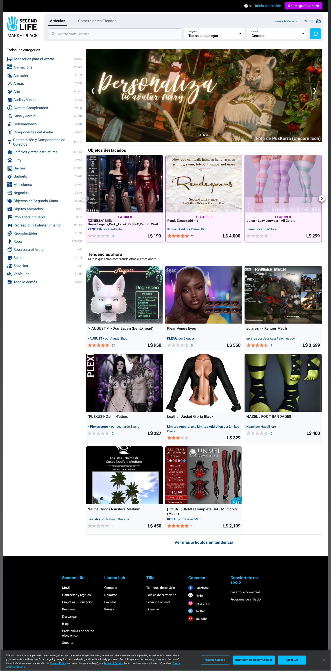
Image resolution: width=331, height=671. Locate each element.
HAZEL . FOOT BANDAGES (268, 416)
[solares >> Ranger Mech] (283, 295)
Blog (65, 623)
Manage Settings (215, 660)
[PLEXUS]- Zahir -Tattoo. (108, 416)
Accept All (292, 660)
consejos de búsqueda (285, 21)
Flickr (199, 596)
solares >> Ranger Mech (266, 328)
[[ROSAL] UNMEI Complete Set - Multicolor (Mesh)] (204, 475)
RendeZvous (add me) (183, 220)
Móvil (66, 587)
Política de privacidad (161, 595)
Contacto (110, 587)
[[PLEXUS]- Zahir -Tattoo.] (124, 383)
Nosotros (111, 595)
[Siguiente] (322, 198)
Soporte (67, 642)
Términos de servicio (160, 587)
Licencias (153, 609)
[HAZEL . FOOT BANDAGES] (283, 383)
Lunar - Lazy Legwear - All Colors (271, 220)
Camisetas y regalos (76, 595)
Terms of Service (113, 663)
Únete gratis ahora (303, 6)
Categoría (192, 31)
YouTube (201, 619)
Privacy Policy (58, 663)
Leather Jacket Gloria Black (190, 416)
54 (113, 345)
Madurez (255, 31)
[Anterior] (86, 198)
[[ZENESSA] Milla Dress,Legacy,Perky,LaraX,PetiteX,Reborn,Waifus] (124, 183)
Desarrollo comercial (245, 592)
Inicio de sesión (268, 6)
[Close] (324, 660)
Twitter (200, 611)
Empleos (110, 602)
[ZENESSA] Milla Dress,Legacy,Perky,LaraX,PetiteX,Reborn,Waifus (124, 224)
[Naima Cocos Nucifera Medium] (124, 475)
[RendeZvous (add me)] (204, 183)
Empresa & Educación (77, 602)
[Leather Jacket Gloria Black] (204, 383)
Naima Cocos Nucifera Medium (114, 509)
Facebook (202, 588)
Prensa (109, 609)
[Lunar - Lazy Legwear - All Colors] (283, 183)
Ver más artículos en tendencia (204, 542)
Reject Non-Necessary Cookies (253, 660)
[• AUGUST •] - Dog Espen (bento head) (121, 328)
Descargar (69, 616)
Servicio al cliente (158, 602)
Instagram (202, 603)
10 (193, 526)
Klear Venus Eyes (181, 328)
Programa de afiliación (246, 599)
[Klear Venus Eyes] (204, 295)
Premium (68, 609)
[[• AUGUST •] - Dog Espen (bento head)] (124, 295)
